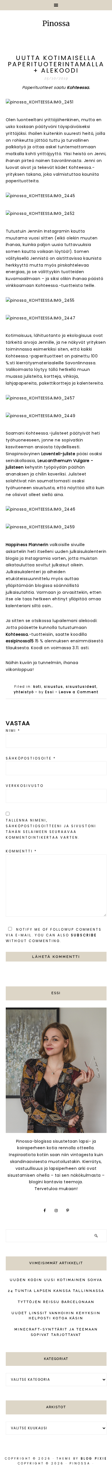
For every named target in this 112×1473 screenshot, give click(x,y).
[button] (56, 5)
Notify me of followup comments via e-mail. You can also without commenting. (54, 935)
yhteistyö (24, 692)
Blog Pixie (94, 1458)
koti (37, 686)
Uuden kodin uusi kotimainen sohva (56, 1280)
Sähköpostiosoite (31, 758)
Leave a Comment (79, 692)
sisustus (53, 686)
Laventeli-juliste (58, 454)
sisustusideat (81, 686)
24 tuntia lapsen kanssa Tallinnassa (56, 1291)
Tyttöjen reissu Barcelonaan (56, 1302)
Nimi (13, 730)
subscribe (84, 935)
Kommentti (21, 851)
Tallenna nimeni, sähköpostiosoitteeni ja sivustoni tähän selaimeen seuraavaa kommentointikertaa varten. (51, 829)
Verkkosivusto (25, 786)
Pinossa (56, 24)
